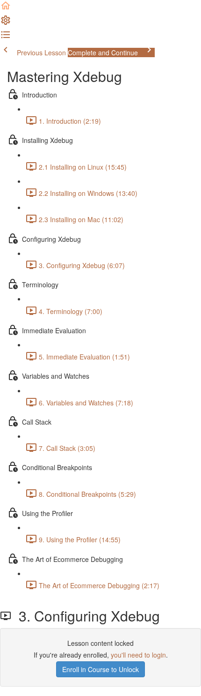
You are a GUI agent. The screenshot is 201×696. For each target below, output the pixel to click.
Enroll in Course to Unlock (100, 669)
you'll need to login (138, 654)
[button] (5, 8)
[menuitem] (5, 23)
